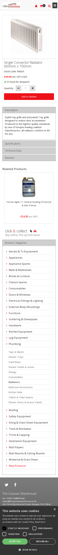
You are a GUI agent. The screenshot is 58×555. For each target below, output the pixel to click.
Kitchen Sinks (15, 392)
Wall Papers (16, 447)
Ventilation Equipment (23, 441)
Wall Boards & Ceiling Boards (27, 453)
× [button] (54, 509)
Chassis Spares (18, 282)
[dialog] (29, 530)
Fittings (12, 372)
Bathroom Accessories (21, 387)
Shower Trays (16, 356)
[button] (29, 549)
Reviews (9, 157)
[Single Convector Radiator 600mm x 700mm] (29, 37)
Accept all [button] (15, 541)
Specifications (12, 143)
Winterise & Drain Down (23, 459)
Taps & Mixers (16, 351)
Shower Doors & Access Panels (25, 402)
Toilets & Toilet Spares (21, 397)
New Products (17, 465)
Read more (40, 522)
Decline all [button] (42, 541)
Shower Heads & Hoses (21, 366)
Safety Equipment (20, 416)
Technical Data (13, 150)
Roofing (13, 410)
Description (11, 110)
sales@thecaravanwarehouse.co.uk (19, 501)
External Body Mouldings (24, 307)
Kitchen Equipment (20, 331)
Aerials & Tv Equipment (23, 251)
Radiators (14, 382)
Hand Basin (15, 362)
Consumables (16, 377)
